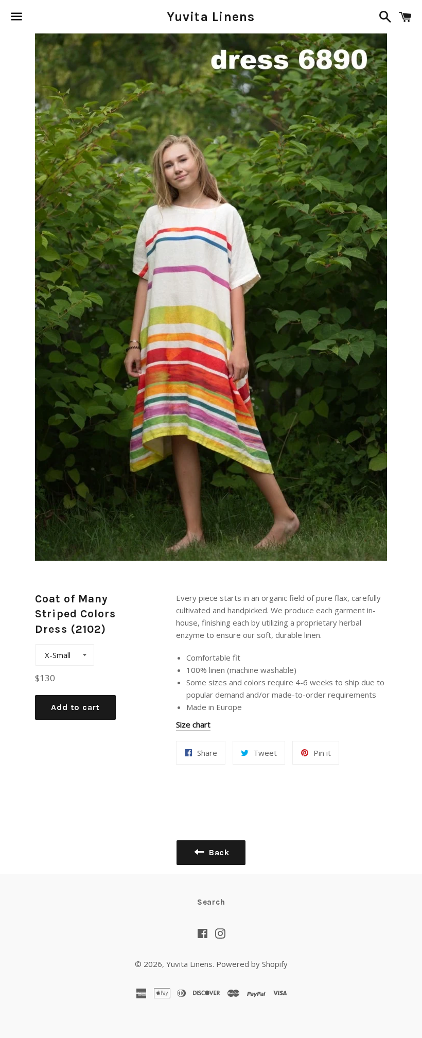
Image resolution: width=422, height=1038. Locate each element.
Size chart (193, 724)
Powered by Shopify (252, 964)
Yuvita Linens (211, 16)
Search (211, 902)
